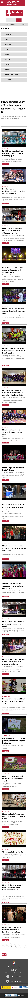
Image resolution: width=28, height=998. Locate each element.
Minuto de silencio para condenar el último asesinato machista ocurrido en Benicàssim (13, 661)
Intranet (24, 972)
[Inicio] (13, 12)
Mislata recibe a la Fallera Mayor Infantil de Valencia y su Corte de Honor (13, 816)
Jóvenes (7, 64)
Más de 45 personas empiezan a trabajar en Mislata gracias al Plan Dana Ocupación (13, 350)
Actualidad (8, 34)
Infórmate (12, 24)
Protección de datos (10, 972)
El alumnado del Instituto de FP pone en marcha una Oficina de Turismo (13, 507)
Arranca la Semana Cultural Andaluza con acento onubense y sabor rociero (13, 586)
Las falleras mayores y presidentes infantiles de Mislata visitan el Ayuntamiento (13, 191)
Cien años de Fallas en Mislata (12, 852)
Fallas (6, 49)
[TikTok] (17, 2)
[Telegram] (15, 2)
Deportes (8, 44)
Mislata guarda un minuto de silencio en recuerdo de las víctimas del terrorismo (12, 230)
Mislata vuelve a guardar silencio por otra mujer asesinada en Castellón (13, 624)
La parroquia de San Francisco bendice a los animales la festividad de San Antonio (12, 929)
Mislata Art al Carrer (11, 74)
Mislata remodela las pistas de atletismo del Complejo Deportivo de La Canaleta (14, 548)
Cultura (7, 39)
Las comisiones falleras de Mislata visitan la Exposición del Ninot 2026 (13, 701)
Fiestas (7, 54)
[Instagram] (12, 2)
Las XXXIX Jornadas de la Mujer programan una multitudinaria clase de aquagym (13, 153)
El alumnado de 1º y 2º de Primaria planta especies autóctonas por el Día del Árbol (13, 740)
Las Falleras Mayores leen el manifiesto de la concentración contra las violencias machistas (12, 392)
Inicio (7, 24)
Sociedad (8, 80)
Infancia (7, 59)
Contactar (21, 972)
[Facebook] (8, 2)
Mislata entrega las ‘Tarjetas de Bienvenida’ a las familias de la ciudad (13, 778)
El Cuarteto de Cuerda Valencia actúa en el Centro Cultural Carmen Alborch (13, 270)
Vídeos (18, 24)
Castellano (10, 4)
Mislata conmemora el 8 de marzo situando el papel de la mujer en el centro (13, 311)
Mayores (7, 69)
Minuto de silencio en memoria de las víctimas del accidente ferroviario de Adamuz (13, 887)
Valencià (16, 4)
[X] (10, 2)
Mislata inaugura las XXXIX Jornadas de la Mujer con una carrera (12, 432)
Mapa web (16, 972)
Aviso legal (3, 972)
